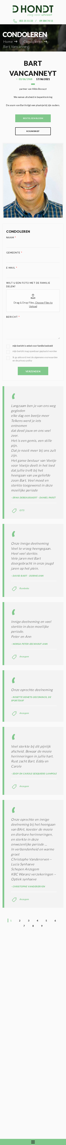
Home (8, 42)
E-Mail (11, 267)
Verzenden (33, 371)
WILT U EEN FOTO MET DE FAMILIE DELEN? (28, 284)
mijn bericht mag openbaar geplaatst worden (35, 351)
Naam (11, 237)
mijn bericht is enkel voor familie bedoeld (33, 345)
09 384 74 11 (46, 20)
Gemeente (14, 252)
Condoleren (33, 42)
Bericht (13, 316)
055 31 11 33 (26, 20)
